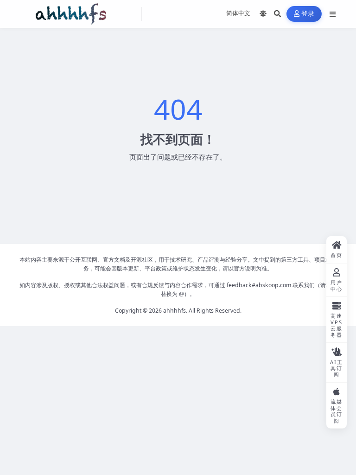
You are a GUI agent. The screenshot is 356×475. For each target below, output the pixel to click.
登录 (308, 13)
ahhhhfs (174, 311)
